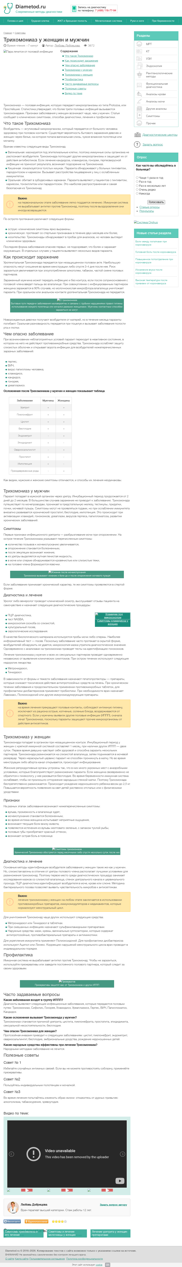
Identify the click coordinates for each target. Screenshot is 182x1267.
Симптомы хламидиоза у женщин (112, 622)
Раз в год (145, 181)
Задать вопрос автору (113, 1204)
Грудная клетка (40, 20)
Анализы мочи (155, 101)
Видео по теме (73, 93)
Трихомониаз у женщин (79, 74)
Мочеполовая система (108, 20)
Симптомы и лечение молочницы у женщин (62, 1233)
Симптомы (153, 116)
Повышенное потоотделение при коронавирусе (154, 261)
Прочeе (151, 123)
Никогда (144, 193)
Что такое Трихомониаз (79, 56)
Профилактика (74, 79)
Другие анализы (156, 108)
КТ (147, 51)
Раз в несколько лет (152, 185)
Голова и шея (15, 20)
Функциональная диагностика (157, 85)
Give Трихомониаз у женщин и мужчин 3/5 (59, 1221)
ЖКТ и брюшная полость (72, 20)
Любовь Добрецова (67, 45)
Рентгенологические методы (159, 75)
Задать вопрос (153, 144)
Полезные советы (75, 88)
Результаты (147, 211)
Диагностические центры (160, 135)
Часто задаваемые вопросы (82, 84)
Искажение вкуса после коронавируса (148, 271)
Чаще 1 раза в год (151, 177)
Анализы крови (156, 94)
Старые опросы (150, 207)
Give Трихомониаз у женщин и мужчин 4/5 (62, 1221)
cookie (99, 1264)
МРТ (149, 44)
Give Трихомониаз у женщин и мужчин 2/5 (56, 1221)
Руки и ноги (137, 20)
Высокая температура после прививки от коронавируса (151, 282)
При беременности (163, 20)
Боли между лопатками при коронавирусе (151, 243)
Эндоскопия (154, 66)
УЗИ (148, 58)
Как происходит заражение (81, 60)
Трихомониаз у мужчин (78, 70)
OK (107, 1265)
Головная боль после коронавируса (155, 251)
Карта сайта (21, 1258)
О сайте (9, 1258)
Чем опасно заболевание (80, 65)
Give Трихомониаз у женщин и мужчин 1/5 (53, 1221)
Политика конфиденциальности (84, 1258)
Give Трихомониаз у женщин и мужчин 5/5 (65, 1221)
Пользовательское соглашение (47, 1258)
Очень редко (147, 189)
